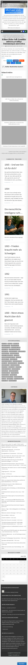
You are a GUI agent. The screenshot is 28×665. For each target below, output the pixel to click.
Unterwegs (18, 376)
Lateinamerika (15, 365)
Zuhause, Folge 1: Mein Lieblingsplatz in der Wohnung (13, 509)
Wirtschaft (12, 380)
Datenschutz (7, 35)
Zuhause (3, 474)
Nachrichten (18, 36)
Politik (5, 371)
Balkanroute (18, 426)
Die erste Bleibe (5, 515)
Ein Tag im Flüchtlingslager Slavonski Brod (11, 538)
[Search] (21, 31)
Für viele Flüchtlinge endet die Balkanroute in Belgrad (13, 476)
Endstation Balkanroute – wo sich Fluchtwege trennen (13, 534)
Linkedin (18, 62)
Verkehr (10, 378)
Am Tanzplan (7, 592)
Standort (13, 374)
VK (9, 62)
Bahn (10, 343)
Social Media (6, 373)
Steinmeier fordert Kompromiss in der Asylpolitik (14, 146)
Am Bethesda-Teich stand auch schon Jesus (11, 492)
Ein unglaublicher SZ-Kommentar (9, 453)
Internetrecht (17, 361)
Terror (21, 37)
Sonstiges (5, 374)
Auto (4, 343)
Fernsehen (5, 353)
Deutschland (14, 35)
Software (9, 37)
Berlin (16, 343)
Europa (22, 35)
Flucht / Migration (7, 355)
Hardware (5, 359)
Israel (4, 363)
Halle (18, 357)
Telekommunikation (15, 37)
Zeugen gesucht (5, 471)
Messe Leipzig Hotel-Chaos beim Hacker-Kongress (13, 505)
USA (4, 378)
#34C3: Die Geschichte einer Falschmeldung (11, 546)
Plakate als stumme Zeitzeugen (9, 513)
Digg (13, 62)
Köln (11, 36)
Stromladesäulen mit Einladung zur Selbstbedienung (13, 488)
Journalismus (12, 363)
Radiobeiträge (13, 371)
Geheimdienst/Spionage (8, 357)
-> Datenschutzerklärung (7, 626)
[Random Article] (23, 31)
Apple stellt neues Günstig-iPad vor (14, 77)
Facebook (16, 60)
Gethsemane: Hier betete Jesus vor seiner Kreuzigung (14, 467)
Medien (13, 36)
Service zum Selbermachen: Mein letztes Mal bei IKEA (13, 543)
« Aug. (3, 580)
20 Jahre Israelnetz (6, 517)
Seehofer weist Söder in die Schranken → (18, 151)
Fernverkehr (14, 353)
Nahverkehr (16, 369)
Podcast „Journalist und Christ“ (9, 608)
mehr (3, 58)
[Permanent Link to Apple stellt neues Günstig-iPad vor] (14, 74)
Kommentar (5, 365)
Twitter (10, 60)
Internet (4, 36)
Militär (18, 367)
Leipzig (4, 367)
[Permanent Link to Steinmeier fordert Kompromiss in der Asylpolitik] (14, 135)
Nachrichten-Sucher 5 (11, 46)
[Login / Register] (26, 31)
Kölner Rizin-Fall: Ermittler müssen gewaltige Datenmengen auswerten (14, 41)
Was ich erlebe (18, 378)
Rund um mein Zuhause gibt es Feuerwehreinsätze (13, 495)
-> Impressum (5, 629)
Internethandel (6, 361)
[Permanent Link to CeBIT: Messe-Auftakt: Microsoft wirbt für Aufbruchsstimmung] (14, 88)
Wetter (5, 380)
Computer (15, 345)
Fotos (16, 355)
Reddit (22, 60)
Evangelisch (13, 351)
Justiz (8, 36)
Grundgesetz (17, 27)
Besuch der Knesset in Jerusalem (9, 520)
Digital (18, 35)
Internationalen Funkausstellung (9, 424)
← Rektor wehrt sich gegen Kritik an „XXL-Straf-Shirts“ (13, 153)
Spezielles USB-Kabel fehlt (7, 540)
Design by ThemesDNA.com (14, 655)
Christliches (6, 345)
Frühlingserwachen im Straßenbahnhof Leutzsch (12, 526)
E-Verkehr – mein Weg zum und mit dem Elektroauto (13, 614)
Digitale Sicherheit (14, 349)
